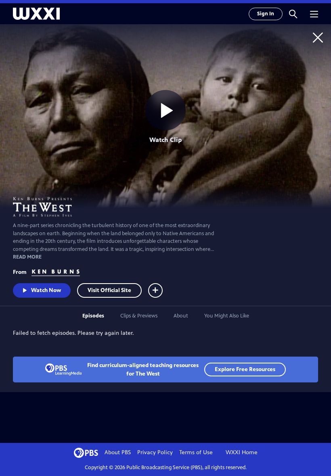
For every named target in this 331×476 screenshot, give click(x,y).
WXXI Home (242, 452)
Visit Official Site (109, 290)
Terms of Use (196, 452)
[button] (293, 13)
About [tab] (181, 316)
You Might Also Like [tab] (226, 316)
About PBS (118, 452)
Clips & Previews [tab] (138, 316)
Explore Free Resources (245, 369)
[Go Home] (318, 37)
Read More (27, 257)
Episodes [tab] (93, 316)
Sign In (265, 13)
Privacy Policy (155, 452)
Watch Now (46, 290)
